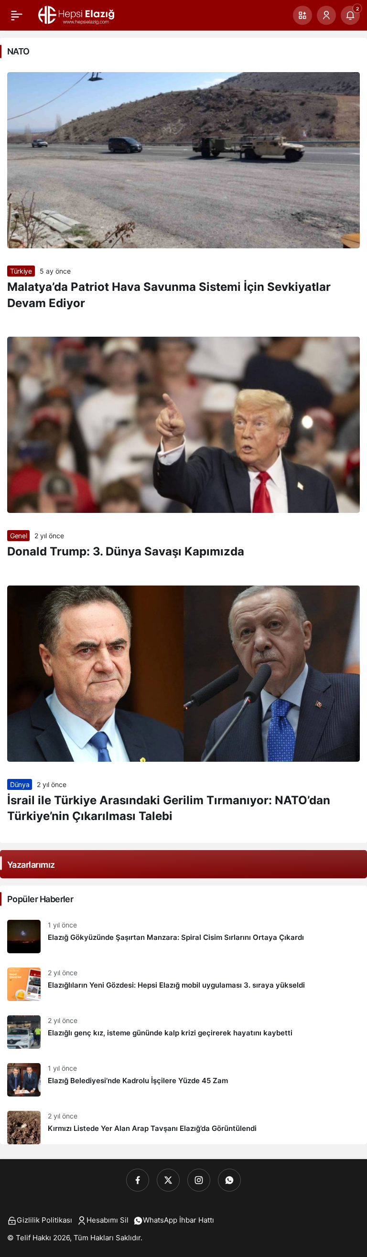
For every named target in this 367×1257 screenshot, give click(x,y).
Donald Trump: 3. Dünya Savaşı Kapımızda (125, 551)
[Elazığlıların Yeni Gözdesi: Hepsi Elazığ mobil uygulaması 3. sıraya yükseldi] (183, 984)
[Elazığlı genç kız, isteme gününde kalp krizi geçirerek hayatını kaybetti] (183, 1032)
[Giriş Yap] (326, 15)
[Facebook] (137, 1180)
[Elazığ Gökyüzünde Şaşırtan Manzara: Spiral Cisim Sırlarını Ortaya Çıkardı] (183, 936)
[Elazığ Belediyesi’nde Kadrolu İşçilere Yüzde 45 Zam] (183, 1080)
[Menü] (16, 15)
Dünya (19, 784)
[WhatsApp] (229, 1180)
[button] (302, 15)
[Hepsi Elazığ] (77, 14)
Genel (18, 536)
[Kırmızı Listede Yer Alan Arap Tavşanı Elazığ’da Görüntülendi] (183, 1124)
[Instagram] (198, 1180)
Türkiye (21, 271)
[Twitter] (168, 1180)
